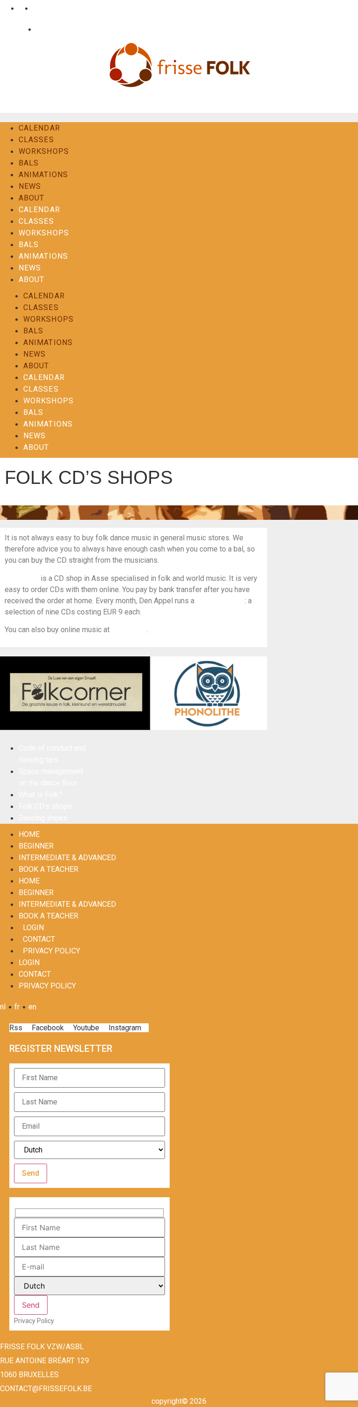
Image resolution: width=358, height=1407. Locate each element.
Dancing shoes (43, 818)
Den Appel (22, 578)
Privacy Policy (51, 950)
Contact (46, 29)
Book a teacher (48, 869)
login (33, 927)
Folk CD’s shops (45, 806)
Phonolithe (128, 629)
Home (29, 834)
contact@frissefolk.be (46, 1388)
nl (5, 8)
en (35, 8)
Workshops (44, 151)
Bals (29, 163)
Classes (36, 139)
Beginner (36, 845)
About (32, 197)
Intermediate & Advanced (67, 857)
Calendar (39, 128)
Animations (43, 174)
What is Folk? (40, 794)
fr (19, 8)
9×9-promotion (220, 600)
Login (16, 29)
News (30, 186)
